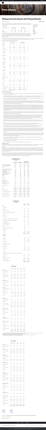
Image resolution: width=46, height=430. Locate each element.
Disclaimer (32, 425)
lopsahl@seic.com (3, 412)
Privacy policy (28, 425)
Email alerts (18, 422)
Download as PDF (42, 21)
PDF (34, 30)
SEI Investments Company (7, 425)
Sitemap (22, 422)
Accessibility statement (41, 425)
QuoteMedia (16, 428)
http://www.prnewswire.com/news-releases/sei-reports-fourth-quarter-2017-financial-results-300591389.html (22, 415)
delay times (30, 428)
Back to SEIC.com (42, 0)
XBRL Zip (35, 31)
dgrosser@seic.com (12, 412)
